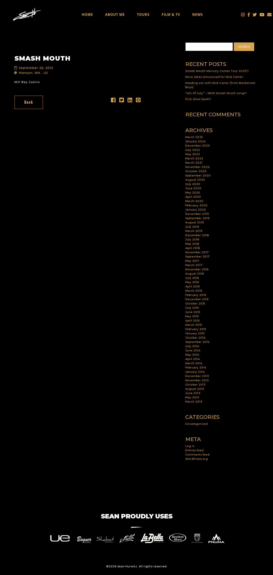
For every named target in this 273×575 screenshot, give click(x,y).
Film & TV (171, 14)
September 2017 (197, 256)
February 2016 (195, 295)
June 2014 (192, 350)
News (197, 14)
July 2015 (192, 307)
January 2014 (195, 371)
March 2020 (194, 201)
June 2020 (193, 188)
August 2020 (195, 179)
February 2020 (196, 205)
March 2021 (193, 162)
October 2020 (196, 171)
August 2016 (194, 273)
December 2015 (197, 299)
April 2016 (192, 286)
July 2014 (192, 346)
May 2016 (192, 282)
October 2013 (195, 384)
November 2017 (197, 252)
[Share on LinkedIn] (130, 101)
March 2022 (194, 158)
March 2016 (193, 290)
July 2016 (192, 277)
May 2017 (192, 260)
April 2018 (192, 248)
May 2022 (192, 154)
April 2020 (193, 196)
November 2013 (197, 380)
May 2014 (192, 354)
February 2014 (195, 367)
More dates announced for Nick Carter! (214, 77)
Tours (143, 14)
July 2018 (192, 239)
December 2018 (197, 235)
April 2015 (192, 320)
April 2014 (192, 359)
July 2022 (192, 149)
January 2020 (195, 209)
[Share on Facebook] (113, 101)
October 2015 (195, 303)
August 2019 (194, 222)
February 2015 (195, 329)
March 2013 (193, 401)
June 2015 (192, 312)
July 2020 (192, 184)
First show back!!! (198, 99)
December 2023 (197, 145)
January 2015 (195, 333)
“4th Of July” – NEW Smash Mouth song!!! (216, 93)
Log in (190, 446)
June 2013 (192, 393)
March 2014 (193, 363)
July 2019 (192, 226)
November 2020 (197, 167)
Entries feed (194, 450)
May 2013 (192, 397)
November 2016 (197, 269)
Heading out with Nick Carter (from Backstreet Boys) (220, 85)
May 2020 (192, 192)
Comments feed (197, 454)
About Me (115, 14)
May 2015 (192, 316)
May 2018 (192, 243)
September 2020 (198, 175)
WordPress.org (196, 458)
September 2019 (197, 218)
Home (87, 14)
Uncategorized (196, 423)
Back (28, 102)
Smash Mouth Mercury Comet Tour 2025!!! (217, 71)
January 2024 (195, 141)
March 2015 (193, 324)
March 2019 (193, 231)
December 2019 (197, 213)
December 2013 (197, 376)
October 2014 (195, 337)
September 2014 (197, 342)
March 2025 (194, 137)
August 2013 (194, 388)
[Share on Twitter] (122, 101)
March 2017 (193, 265)
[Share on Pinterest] (138, 101)
